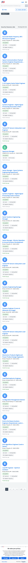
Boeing (3, 40)
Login (22, 2)
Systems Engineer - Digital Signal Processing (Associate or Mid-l (12, 106)
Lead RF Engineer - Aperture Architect (11, 469)
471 (21, 489)
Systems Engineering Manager (11, 287)
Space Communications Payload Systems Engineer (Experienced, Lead (12, 61)
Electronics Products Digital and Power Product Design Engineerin (13, 356)
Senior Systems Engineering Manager (11, 218)
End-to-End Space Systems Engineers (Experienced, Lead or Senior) (12, 422)
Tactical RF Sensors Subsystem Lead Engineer (13, 129)
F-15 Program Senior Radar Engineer (13, 83)
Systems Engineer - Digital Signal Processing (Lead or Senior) (12, 194)
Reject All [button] (14, 558)
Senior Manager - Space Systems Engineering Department (12, 171)
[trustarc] (23, 561)
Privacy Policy (4, 561)
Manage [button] (6, 558)
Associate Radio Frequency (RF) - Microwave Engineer (12, 37)
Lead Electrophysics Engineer (11, 378)
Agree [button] (22, 558)
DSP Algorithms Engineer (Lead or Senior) (13, 445)
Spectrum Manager (8, 151)
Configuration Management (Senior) (13, 400)
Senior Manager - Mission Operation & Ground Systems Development (13, 241)
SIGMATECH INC (5, 153)
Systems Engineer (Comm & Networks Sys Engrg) (11, 309)
